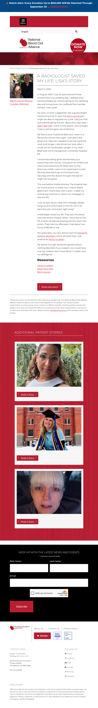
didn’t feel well (44, 126)
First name (16, 561)
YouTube (70, 667)
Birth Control (44, 272)
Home (12, 68)
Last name (56, 561)
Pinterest (70, 672)
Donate (44, 636)
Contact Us (53, 629)
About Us (39, 629)
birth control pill (75, 116)
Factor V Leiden (45, 265)
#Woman (24, 104)
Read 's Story (27, 394)
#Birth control (17, 101)
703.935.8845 (21, 654)
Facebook (70, 658)
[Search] (74, 31)
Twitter (69, 654)
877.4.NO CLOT (23, 656)
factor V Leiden (56, 239)
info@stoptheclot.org (58, 310)
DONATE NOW (59, 6)
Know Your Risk (45, 269)
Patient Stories (21, 68)
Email (13, 576)
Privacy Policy (70, 629)
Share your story (49, 287)
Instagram (71, 676)
